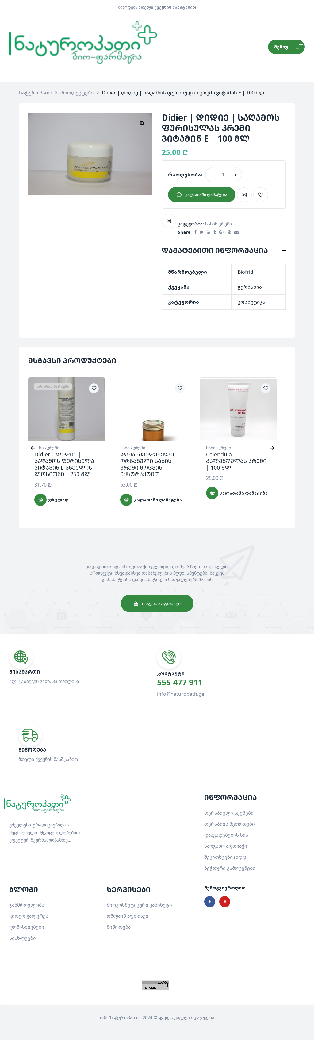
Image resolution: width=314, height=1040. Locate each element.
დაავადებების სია (226, 835)
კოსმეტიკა (251, 302)
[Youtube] (224, 901)
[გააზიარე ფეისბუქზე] (195, 232)
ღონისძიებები (26, 927)
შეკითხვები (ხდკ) (225, 857)
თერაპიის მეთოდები (229, 824)
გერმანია (250, 286)
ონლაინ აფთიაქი (127, 916)
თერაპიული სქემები (229, 813)
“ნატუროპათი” (124, 1017)
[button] (142, 123)
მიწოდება (119, 927)
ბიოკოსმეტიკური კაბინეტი (139, 905)
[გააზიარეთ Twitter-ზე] (201, 232)
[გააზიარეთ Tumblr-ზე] (214, 232)
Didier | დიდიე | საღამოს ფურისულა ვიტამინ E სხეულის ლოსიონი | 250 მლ (64, 464)
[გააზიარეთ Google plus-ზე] (221, 232)
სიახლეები (22, 938)
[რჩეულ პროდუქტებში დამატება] (260, 194)
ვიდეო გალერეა (28, 916)
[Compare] (244, 194)
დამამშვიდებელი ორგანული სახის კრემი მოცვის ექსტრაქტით (147, 464)
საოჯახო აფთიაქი (225, 846)
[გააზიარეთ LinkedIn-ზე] (208, 232)
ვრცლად (58, 500)
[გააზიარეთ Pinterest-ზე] (229, 232)
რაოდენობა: (185, 174)
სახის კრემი (218, 224)
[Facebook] (209, 901)
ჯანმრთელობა (26, 905)
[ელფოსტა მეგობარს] (236, 232)
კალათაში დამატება (206, 194)
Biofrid (245, 271)
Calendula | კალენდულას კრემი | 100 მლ (236, 461)
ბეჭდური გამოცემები (229, 868)
